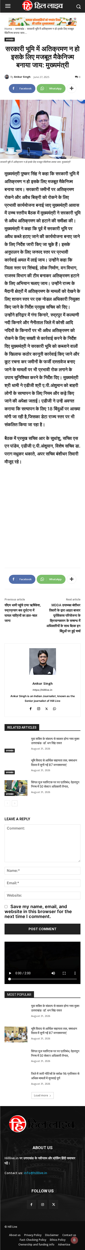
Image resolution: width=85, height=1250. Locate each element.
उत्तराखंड (19, 29)
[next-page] (14, 803)
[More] (71, 88)
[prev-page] (7, 803)
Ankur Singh (22, 76)
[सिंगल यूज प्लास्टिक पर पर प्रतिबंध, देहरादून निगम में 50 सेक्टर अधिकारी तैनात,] (16, 788)
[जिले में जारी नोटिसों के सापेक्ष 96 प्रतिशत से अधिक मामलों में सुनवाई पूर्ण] (16, 1079)
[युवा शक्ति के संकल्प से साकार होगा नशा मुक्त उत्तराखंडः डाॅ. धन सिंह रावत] (16, 744)
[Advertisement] (42, 514)
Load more (41, 1095)
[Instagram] (38, 708)
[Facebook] (30, 708)
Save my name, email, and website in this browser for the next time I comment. (38, 911)
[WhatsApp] (54, 708)
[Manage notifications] (74, 1240)
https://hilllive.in (42, 689)
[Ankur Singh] (7, 77)
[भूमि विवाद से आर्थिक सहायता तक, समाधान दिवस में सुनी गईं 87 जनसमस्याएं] (16, 766)
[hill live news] (42, 5)
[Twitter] (46, 708)
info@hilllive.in (35, 1173)
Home (8, 29)
